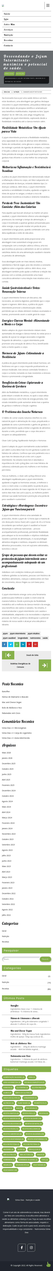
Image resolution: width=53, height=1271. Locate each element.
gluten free (38, 1087)
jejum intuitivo (34, 633)
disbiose (7, 1087)
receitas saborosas (12, 1134)
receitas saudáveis (35, 1134)
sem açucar (34, 1149)
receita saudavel (32, 1118)
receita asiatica (10, 1113)
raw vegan (31, 1108)
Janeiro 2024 (7, 828)
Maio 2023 (6, 866)
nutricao (8, 1103)
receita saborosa (11, 1118)
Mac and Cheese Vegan (11, 702)
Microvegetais (20, 728)
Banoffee (6, 691)
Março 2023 (7, 877)
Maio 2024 (6, 807)
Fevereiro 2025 (8, 785)
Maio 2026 (6, 752)
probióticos (40, 1103)
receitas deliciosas (12, 1124)
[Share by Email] (35, 644)
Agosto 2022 (7, 909)
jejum (5, 633)
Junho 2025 (6, 774)
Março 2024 (7, 817)
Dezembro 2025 (8, 763)
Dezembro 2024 (8, 790)
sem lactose (26, 1154)
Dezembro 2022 (8, 893)
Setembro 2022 (8, 904)
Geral (4, 931)
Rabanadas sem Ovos (11, 713)
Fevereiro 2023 (8, 882)
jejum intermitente (17, 633)
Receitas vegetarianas (13, 1139)
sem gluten (9, 1154)
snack (40, 1154)
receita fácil (29, 1113)
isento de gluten (11, 1098)
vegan (7, 1165)
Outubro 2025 (8, 769)
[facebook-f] (22, 1248)
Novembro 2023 (9, 834)
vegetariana (39, 1165)
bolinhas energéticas (34, 1082)
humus (7, 1093)
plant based (24, 1103)
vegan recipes (22, 1165)
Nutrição (16, 92)
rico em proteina (31, 1144)
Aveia (32, 1077)
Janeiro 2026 (7, 758)
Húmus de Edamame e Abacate (15, 697)
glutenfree (22, 1087)
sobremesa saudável (28, 1160)
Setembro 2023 (8, 844)
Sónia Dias (7, 92)
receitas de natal (33, 1124)
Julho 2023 (6, 855)
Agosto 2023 (7, 850)
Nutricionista (35, 638)
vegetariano (10, 1170)
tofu (45, 1160)
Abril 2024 (6, 812)
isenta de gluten (23, 1093)
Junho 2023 (6, 861)
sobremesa (8, 1160)
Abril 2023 (6, 871)
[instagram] (31, 1248)
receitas (43, 1113)
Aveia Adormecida (22, 738)
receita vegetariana (37, 1139)
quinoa (7, 1108)
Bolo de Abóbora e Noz (12, 707)
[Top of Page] (48, 1264)
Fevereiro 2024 (8, 823)
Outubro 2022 (8, 899)
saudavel (8, 1149)
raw (19, 1108)
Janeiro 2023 (7, 888)
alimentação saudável (13, 1077)
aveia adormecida (11, 1082)
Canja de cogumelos (23, 733)
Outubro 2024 (8, 796)
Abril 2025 (6, 779)
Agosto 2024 (7, 801)
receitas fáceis (10, 1129)
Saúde (45, 638)
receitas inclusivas (31, 1129)
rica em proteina (11, 1144)
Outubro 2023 (8, 839)
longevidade (23, 638)
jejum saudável (9, 638)
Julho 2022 (6, 915)
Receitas (5, 941)
